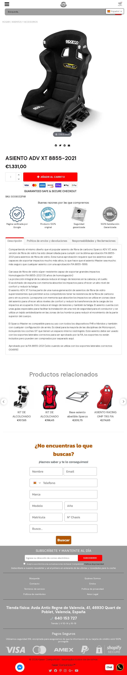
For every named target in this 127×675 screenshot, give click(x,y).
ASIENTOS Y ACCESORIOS (25, 21)
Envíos (92, 583)
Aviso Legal (92, 594)
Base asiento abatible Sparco (77, 414)
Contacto (34, 583)
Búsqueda (34, 578)
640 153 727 (66, 618)
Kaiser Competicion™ (63, 664)
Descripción (14, 241)
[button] (115, 11)
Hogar (6, 21)
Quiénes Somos (93, 578)
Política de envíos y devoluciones (47, 241)
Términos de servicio (34, 589)
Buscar (63, 540)
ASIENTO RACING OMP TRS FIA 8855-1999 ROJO (105, 414)
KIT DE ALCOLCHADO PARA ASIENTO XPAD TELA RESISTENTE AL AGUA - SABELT (22, 414)
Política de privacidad (94, 564)
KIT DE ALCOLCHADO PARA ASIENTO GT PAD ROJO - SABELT (50, 414)
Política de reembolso (34, 594)
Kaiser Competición (49, 659)
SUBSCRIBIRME (90, 558)
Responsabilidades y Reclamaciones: (94, 241)
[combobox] (36, 483)
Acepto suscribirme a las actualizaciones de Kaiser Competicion (65, 564)
